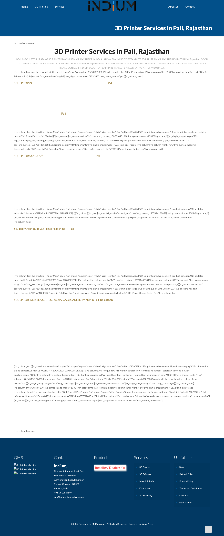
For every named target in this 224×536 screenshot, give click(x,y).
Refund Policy (186, 474)
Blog (181, 467)
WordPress (147, 524)
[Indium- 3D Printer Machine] (112, 6)
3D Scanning (145, 495)
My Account (185, 502)
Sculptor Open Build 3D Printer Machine (39, 228)
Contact (183, 495)
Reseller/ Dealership (110, 467)
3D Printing (145, 474)
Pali (110, 83)
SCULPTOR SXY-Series (28, 156)
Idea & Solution (147, 481)
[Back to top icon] (208, 529)
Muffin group (98, 524)
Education (144, 488)
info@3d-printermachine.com (69, 496)
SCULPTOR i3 (23, 83)
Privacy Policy (186, 481)
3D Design (144, 467)
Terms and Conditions (190, 488)
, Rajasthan (106, 300)
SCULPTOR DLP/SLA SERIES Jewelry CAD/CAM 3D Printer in (54, 300)
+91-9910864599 (63, 492)
